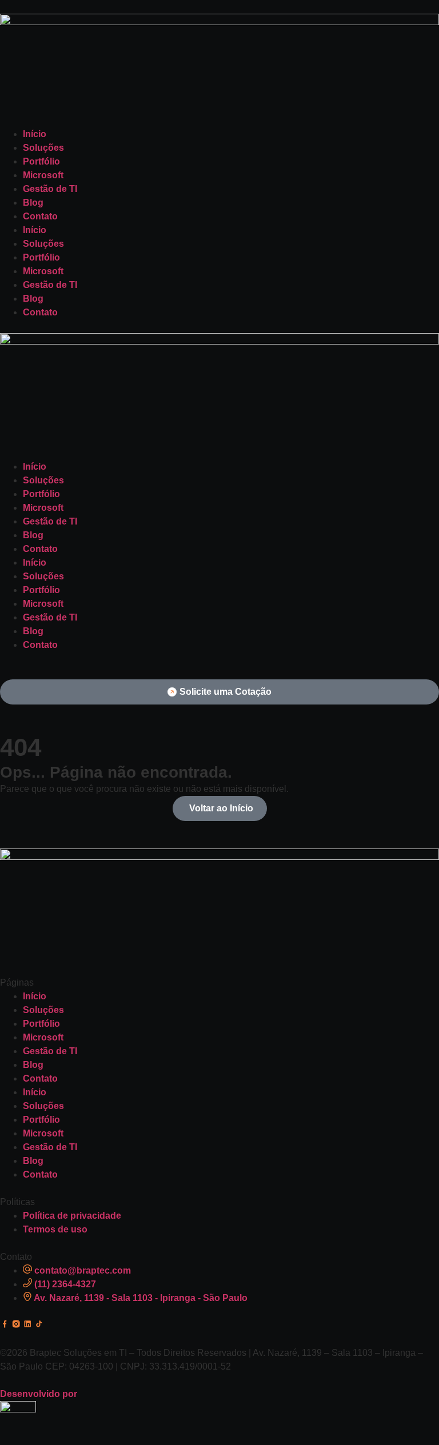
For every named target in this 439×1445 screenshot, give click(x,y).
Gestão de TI (50, 189)
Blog (33, 202)
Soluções (43, 148)
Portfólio (41, 161)
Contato (40, 216)
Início (34, 134)
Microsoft (43, 175)
